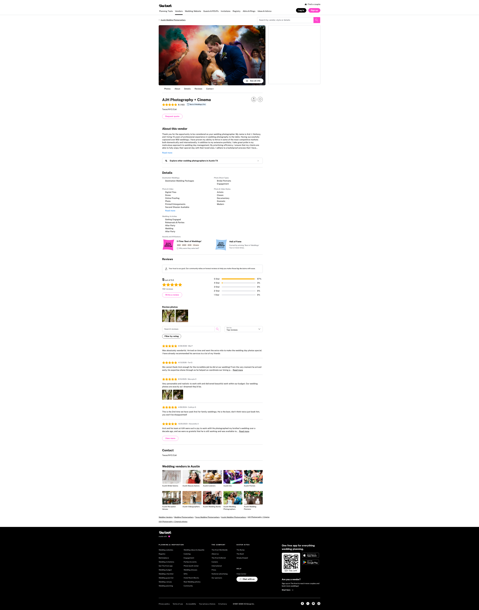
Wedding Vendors (166, 517)
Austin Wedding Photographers (173, 20)
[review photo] (168, 316)
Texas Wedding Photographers (207, 517)
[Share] (253, 99)
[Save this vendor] (260, 99)
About (177, 89)
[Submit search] (316, 20)
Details (187, 89)
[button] (188, 248)
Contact (210, 89)
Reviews (198, 89)
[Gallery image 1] (212, 55)
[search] (217, 329)
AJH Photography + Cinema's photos (173, 522)
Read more (167, 153)
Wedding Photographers (183, 517)
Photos (167, 89)
